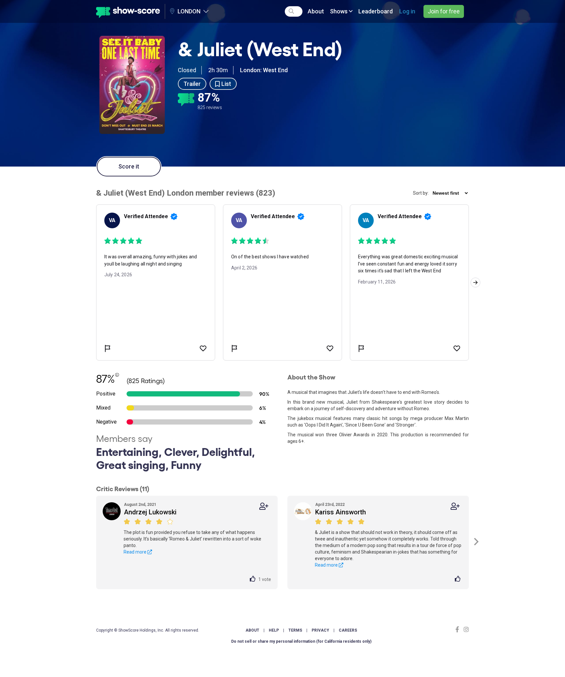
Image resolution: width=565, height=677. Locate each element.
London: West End (264, 70)
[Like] (254, 579)
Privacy (320, 630)
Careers (348, 630)
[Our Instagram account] (465, 629)
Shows (339, 11)
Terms (295, 630)
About (316, 11)
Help (274, 630)
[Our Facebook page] (458, 629)
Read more (135, 552)
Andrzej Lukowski (150, 512)
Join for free (444, 11)
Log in (407, 11)
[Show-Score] (128, 11)
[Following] (263, 506)
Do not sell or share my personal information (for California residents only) (301, 641)
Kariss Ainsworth (340, 512)
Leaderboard (375, 11)
